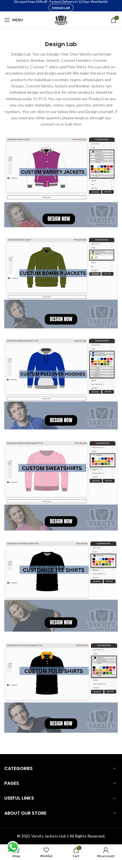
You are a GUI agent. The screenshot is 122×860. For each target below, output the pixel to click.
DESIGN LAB (61, 8)
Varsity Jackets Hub (48, 836)
